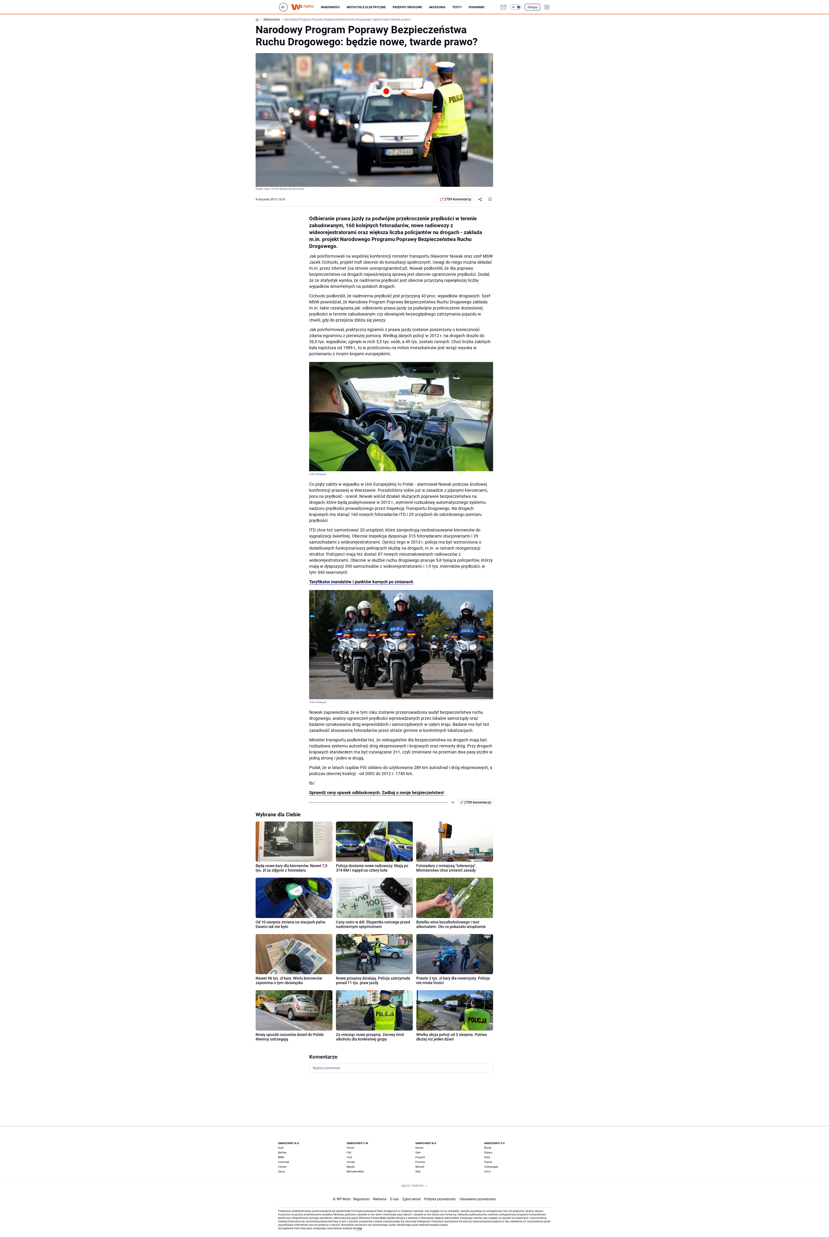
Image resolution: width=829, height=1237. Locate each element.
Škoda (487, 1147)
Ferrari (350, 1147)
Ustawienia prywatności (477, 1199)
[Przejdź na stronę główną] (283, 10)
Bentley (282, 1152)
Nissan (419, 1147)
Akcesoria (437, 7)
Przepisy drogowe (407, 7)
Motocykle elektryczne (366, 7)
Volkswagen (491, 1166)
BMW (281, 1157)
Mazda (351, 1166)
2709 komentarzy (457, 199)
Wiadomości (330, 7)
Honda (351, 1162)
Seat (418, 1171)
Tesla (487, 1157)
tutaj (359, 1228)
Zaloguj (532, 7)
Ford (349, 1157)
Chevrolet (283, 1162)
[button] (515, 7)
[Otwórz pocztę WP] (503, 7)
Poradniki (476, 7)
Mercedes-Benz (355, 1171)
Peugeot (420, 1157)
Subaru (488, 1152)
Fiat (349, 1152)
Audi (280, 1147)
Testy (457, 7)
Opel (418, 1152)
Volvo (487, 1171)
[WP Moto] (306, 7)
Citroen (282, 1166)
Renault (419, 1166)
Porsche (420, 1162)
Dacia (281, 1171)
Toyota (488, 1162)
